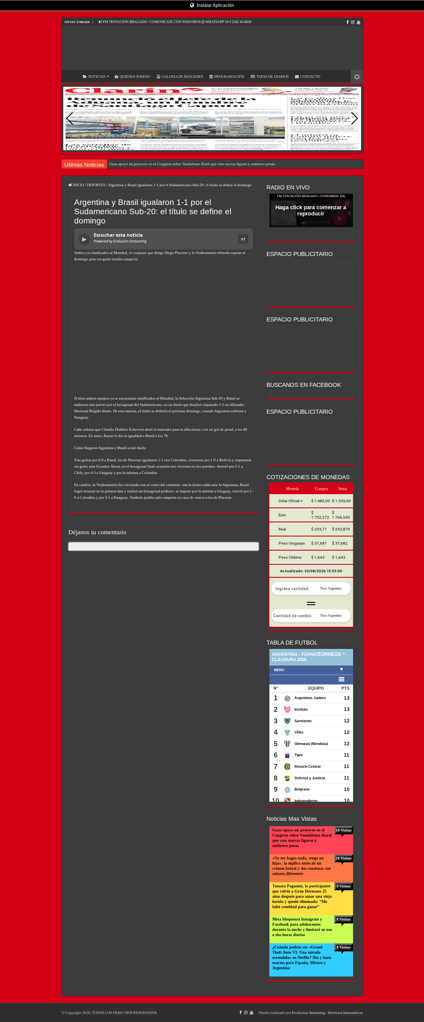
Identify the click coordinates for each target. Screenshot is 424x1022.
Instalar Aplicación (215, 5)
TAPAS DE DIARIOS (272, 76)
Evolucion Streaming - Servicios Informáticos (327, 1012)
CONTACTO (310, 76)
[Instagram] (352, 22)
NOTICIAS (96, 76)
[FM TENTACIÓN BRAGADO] (212, 48)
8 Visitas (343, 919)
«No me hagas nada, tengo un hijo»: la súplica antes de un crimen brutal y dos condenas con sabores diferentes (301, 866)
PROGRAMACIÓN (229, 76)
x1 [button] (243, 239)
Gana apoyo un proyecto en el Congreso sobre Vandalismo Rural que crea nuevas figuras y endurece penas (192, 164)
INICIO (71, 76)
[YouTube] (358, 22)
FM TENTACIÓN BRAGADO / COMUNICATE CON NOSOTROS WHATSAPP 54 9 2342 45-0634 (176, 22)
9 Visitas (343, 886)
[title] (357, 76)
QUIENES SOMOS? (135, 76)
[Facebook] (347, 22)
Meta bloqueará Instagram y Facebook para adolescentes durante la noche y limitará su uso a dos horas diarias (302, 927)
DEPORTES (96, 185)
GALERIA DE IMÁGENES (182, 76)
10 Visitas (344, 830)
